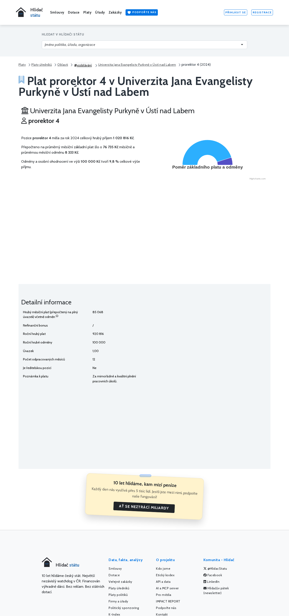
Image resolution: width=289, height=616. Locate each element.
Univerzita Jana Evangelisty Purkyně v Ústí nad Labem (137, 65)
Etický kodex (165, 575)
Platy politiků (118, 595)
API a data (163, 582)
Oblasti (62, 65)
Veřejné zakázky (120, 582)
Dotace (74, 12)
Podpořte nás (143, 12)
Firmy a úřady (118, 601)
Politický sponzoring (124, 608)
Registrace (262, 12)
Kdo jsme (163, 569)
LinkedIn (213, 582)
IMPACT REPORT (168, 601)
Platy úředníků (41, 65)
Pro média (163, 595)
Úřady (100, 12)
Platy (87, 12)
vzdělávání (84, 65)
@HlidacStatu (217, 569)
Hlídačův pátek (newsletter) (216, 590)
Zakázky (115, 12)
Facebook (214, 575)
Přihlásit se (235, 12)
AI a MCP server (167, 588)
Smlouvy (57, 12)
